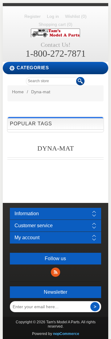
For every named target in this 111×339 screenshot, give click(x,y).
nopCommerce (66, 334)
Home (18, 91)
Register (32, 16)
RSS (55, 272)
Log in (53, 16)
